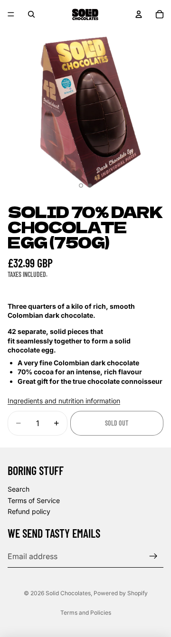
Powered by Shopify (121, 593)
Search (18, 489)
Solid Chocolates (68, 593)
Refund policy (29, 512)
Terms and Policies (85, 612)
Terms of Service (34, 500)
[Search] (31, 14)
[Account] (138, 14)
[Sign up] (153, 556)
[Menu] (11, 14)
